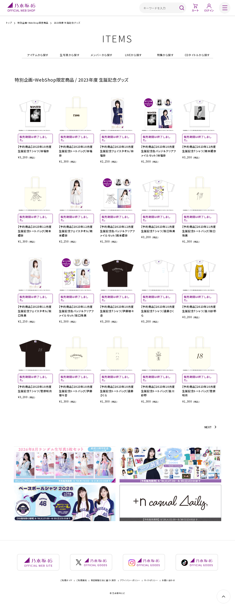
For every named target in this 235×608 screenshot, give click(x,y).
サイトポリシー (151, 580)
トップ (9, 23)
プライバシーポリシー (130, 580)
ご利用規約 (81, 580)
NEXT (208, 427)
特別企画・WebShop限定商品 (32, 23)
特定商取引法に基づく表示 (103, 580)
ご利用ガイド (66, 580)
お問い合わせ (168, 580)
